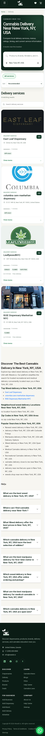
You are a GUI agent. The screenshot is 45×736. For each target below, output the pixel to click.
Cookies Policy (33, 729)
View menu (23, 160)
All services (9, 76)
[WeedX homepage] (20, 2)
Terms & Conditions (20, 729)
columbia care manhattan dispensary (19, 396)
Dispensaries (7, 674)
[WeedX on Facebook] (10, 661)
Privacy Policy (7, 729)
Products (5, 681)
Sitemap (27, 707)
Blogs (26, 677)
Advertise (5, 715)
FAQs (26, 681)
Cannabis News (29, 674)
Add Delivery (6, 711)
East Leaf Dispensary (15, 138)
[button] (21, 494)
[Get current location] (38, 63)
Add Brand (6, 707)
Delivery (5, 677)
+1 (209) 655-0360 (11, 651)
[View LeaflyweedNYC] (22, 237)
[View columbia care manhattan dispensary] (22, 177)
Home (3, 12)
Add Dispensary (8, 703)
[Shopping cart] (40, 2)
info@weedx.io (10, 655)
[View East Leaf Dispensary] (22, 121)
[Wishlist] (35, 2)
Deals (4, 688)
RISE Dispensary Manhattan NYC (18, 399)
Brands (4, 685)
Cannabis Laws (29, 688)
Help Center (28, 685)
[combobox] (24, 56)
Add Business (7, 700)
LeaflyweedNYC (12, 255)
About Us (27, 700)
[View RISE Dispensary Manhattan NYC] (22, 297)
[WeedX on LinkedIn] (4, 661)
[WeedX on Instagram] (16, 661)
